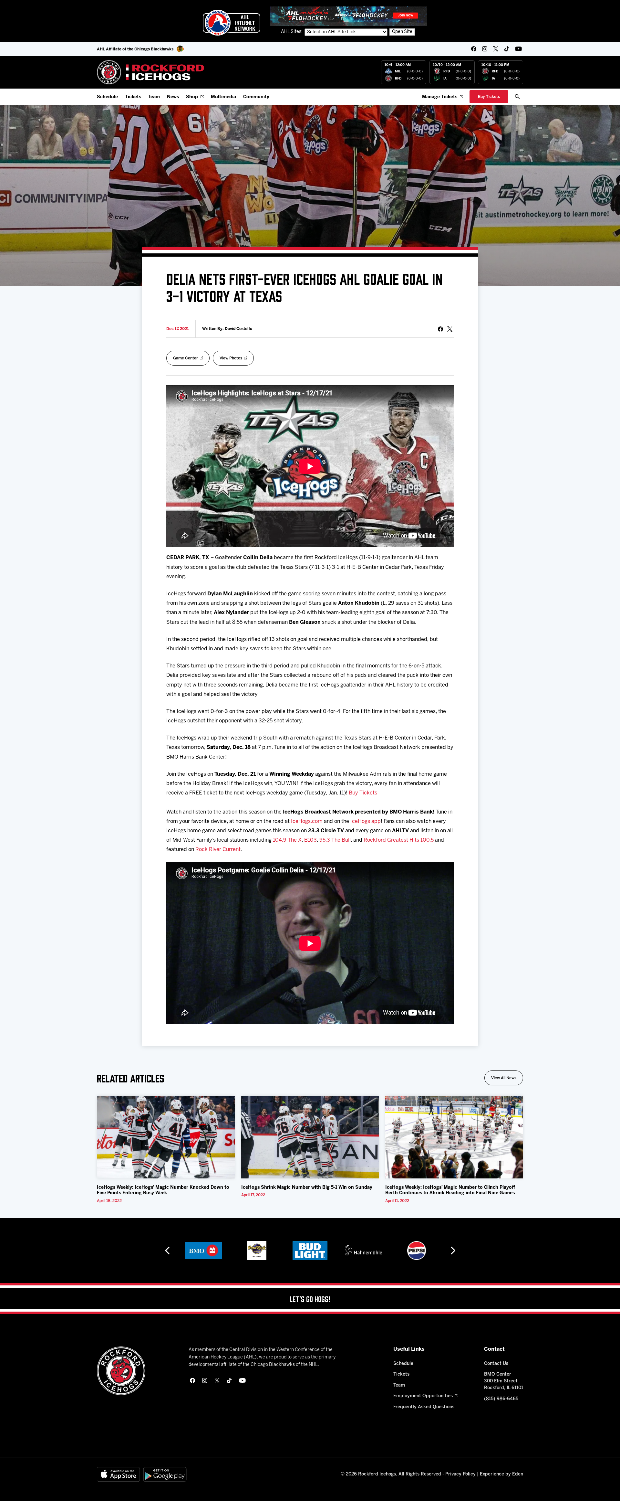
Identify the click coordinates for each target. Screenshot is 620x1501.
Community (256, 97)
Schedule (107, 97)
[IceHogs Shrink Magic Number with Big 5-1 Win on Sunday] (310, 1137)
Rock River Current (218, 849)
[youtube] (518, 49)
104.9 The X (287, 840)
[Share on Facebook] (440, 329)
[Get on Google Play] (165, 1474)
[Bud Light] (256, 1250)
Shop (192, 97)
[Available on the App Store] (118, 1474)
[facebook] (474, 49)
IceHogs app (365, 821)
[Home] (150, 72)
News (173, 97)
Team (154, 97)
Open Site (402, 32)
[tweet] (450, 329)
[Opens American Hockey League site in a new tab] (231, 22)
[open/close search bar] (517, 96)
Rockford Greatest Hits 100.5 (399, 840)
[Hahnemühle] (310, 1250)
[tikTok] (507, 49)
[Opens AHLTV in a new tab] (348, 16)
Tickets (133, 97)
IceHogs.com (307, 821)
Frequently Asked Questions (423, 1407)
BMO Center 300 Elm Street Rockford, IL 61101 (503, 1381)
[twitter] (496, 49)
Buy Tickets (363, 793)
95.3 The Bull (335, 840)
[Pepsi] (363, 1250)
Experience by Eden (501, 1474)
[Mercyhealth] (416, 1250)
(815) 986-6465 (501, 1399)
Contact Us (496, 1364)
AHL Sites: (292, 32)
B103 (310, 840)
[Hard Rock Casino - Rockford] (203, 1250)
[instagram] (485, 49)
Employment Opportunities (423, 1396)
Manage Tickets (439, 97)
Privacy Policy (460, 1474)
